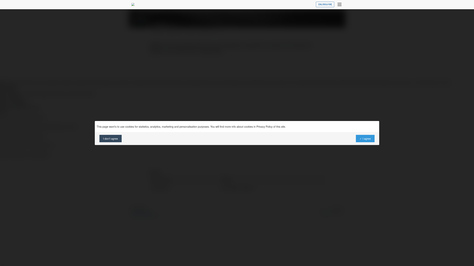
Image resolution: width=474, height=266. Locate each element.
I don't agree (110, 138)
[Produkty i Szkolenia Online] (132, 4)
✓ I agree (365, 138)
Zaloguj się (325, 4)
